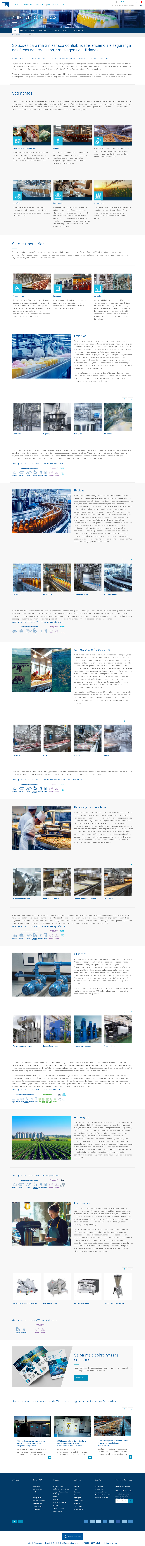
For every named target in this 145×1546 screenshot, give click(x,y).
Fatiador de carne (50, 1303)
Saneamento (77, 1495)
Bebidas (56, 148)
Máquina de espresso (82, 1303)
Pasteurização (19, 434)
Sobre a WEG (15, 5)
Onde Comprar (99, 1489)
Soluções (39, 5)
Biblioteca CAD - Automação (123, 1491)
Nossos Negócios (38, 1506)
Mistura (107, 755)
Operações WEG (37, 1497)
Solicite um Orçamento (101, 1497)
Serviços (65, 30)
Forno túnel (108, 899)
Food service (58, 203)
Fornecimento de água (82, 1046)
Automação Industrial (59, 1502)
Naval (75, 1489)
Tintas (57, 30)
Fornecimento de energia (22, 1046)
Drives (55, 1496)
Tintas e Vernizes (58, 1508)
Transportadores (110, 594)
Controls (55, 1499)
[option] (32, 145)
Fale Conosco (99, 1486)
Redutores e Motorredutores (61, 1489)
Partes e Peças (57, 1511)
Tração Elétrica (78, 1509)
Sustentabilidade (37, 1503)
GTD (50, 30)
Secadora (16, 594)
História (35, 1492)
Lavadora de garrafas (82, 594)
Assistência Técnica (101, 1492)
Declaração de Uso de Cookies (53, 1543)
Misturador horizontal (21, 899)
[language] (142, 2)
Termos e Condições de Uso (73, 1543)
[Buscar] (141, 6)
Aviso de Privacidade (35, 1543)
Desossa (77, 755)
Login (136, 2)
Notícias (113, 2)
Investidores (52, 5)
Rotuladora (47, 594)
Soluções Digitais (77, 30)
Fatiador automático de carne (25, 1303)
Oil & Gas (76, 1486)
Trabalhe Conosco (123, 2)
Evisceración (18, 755)
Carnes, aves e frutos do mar (24, 148)
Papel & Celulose (79, 1506)
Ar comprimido (109, 1046)
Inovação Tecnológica (39, 1500)
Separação (47, 434)
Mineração (77, 1503)
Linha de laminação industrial (85, 899)
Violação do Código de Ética (103, 1495)
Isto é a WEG (36, 1486)
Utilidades (98, 296)
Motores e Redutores (27, 30)
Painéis (55, 1505)
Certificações (36, 1509)
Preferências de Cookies (74, 1536)
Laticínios (17, 203)
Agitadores (108, 434)
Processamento (19, 296)
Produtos (28, 5)
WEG (4, 5)
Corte (45, 755)
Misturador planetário (52, 899)
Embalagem (58, 296)
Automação (42, 30)
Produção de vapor (50, 1046)
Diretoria (35, 1495)
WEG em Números (38, 1489)
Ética (62, 5)
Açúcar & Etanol (78, 1500)
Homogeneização (80, 434)
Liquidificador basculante (114, 1303)
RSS (85, 1543)
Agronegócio (99, 203)
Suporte (71, 5)
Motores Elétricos (58, 1486)
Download (80, 1378)
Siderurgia (77, 1492)
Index (15, 30)
